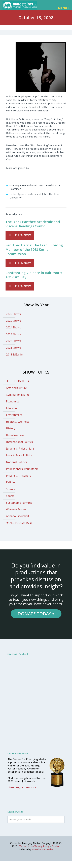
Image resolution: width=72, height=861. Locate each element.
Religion (11, 482)
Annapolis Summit (17, 516)
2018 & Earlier (15, 354)
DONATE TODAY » (36, 614)
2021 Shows (13, 348)
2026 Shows (13, 314)
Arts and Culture (16, 388)
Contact (56, 846)
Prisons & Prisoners (18, 475)
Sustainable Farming (19, 503)
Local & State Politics (19, 455)
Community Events (17, 394)
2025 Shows (13, 321)
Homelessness (15, 435)
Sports (10, 496)
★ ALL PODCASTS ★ (19, 523)
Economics (12, 401)
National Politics (16, 462)
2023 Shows (13, 334)
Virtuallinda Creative (42, 849)
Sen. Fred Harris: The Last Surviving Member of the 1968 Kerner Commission (34, 249)
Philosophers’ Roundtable (22, 469)
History (10, 428)
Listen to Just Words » (22, 787)
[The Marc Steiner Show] (20, 5)
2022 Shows (13, 341)
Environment (14, 415)
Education (12, 408)
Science (10, 489)
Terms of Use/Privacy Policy (34, 846)
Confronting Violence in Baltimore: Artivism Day (34, 274)
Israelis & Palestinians (20, 448)
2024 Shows (13, 327)
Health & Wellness (17, 421)
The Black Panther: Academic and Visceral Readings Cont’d (33, 224)
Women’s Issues (16, 509)
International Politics (19, 442)
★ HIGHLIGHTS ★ (18, 381)
